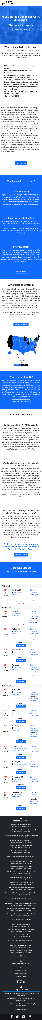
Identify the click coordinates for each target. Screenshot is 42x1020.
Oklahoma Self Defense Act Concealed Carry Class (21, 893)
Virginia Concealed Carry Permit (21, 935)
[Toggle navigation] (38, 3)
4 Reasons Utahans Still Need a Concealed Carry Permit (21, 1004)
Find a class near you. (21, 29)
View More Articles (21, 1009)
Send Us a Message (21, 970)
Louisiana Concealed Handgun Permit (21, 861)
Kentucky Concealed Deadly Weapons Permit (21, 856)
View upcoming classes (21, 401)
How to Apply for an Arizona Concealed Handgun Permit (21, 993)
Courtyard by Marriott (20, 764)
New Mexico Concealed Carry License (21, 882)
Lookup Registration (21, 974)
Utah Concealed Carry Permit (21, 924)
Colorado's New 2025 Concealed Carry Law (21, 998)
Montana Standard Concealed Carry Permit (21, 872)
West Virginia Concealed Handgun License (21, 940)
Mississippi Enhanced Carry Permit (21, 867)
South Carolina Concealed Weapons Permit (21, 909)
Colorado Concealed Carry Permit (34, 592)
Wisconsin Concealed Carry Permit (21, 945)
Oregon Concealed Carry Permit (21, 898)
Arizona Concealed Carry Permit (21, 825)
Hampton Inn (17, 652)
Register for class (21, 555)
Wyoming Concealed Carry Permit (21, 951)
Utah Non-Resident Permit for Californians (21, 930)
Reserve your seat (21, 324)
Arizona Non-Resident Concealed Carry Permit (21, 830)
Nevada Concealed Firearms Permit (21, 877)
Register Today (21, 272)
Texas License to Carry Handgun (21, 919)
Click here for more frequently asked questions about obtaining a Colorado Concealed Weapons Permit (21, 546)
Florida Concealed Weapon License (21, 845)
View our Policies (21, 977)
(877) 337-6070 (21, 967)
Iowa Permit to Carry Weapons (21, 851)
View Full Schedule (21, 956)
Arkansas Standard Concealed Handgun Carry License (21, 835)
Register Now (21, 645)
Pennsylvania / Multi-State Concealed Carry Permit (21, 903)
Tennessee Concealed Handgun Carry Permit (21, 914)
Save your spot (21, 163)
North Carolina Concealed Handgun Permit (21, 888)
